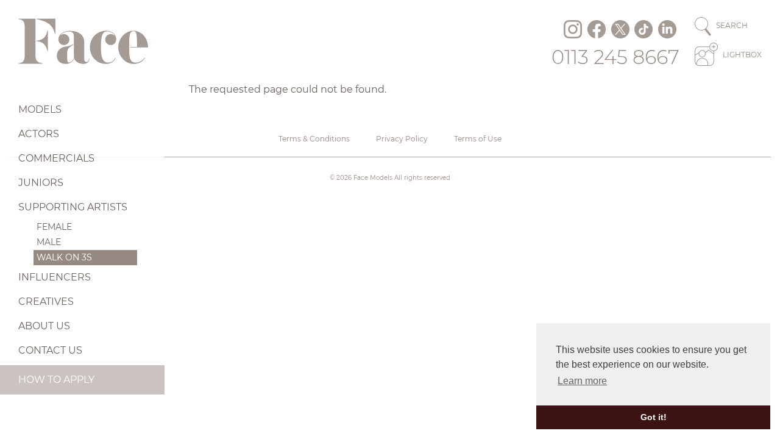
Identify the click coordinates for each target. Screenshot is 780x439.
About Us (44, 326)
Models (40, 109)
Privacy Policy (402, 138)
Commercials (56, 158)
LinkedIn (667, 29)
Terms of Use (478, 138)
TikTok (643, 29)
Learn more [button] (582, 381)
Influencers (54, 277)
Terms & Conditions (314, 138)
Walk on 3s (64, 257)
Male (49, 242)
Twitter (620, 29)
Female (54, 226)
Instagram (573, 29)
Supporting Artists (72, 207)
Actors (38, 134)
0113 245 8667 (615, 57)
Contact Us (50, 350)
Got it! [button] (653, 417)
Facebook (596, 29)
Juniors (40, 182)
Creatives (46, 301)
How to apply (56, 379)
